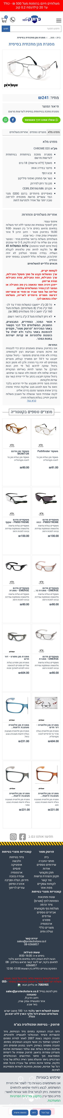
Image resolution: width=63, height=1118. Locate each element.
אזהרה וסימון (17, 883)
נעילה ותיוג (46, 931)
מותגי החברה (46, 861)
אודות (46, 868)
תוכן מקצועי (46, 872)
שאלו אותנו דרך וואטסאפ (40, 120)
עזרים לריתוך (17, 887)
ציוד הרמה (46, 904)
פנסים (16, 868)
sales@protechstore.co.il (22, 991)
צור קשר (46, 880)
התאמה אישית (20, 1112)
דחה (34, 1112)
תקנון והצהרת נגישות (46, 876)
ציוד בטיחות (16, 857)
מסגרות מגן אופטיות (51, 38)
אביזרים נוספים (46, 912)
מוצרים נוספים (38, 132)
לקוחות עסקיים (46, 883)
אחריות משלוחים (18, 132)
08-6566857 (31, 944)
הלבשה (16, 861)
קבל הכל (45, 1112)
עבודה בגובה (16, 876)
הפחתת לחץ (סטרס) (46, 901)
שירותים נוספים (46, 864)
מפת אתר (46, 887)
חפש (6, 28)
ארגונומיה (17, 872)
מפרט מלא (54, 132)
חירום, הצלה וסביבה (16, 880)
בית (58, 38)
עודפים (46, 916)
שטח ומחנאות (46, 897)
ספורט (46, 920)
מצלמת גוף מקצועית (46, 908)
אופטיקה (16, 864)
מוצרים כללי (46, 927)
